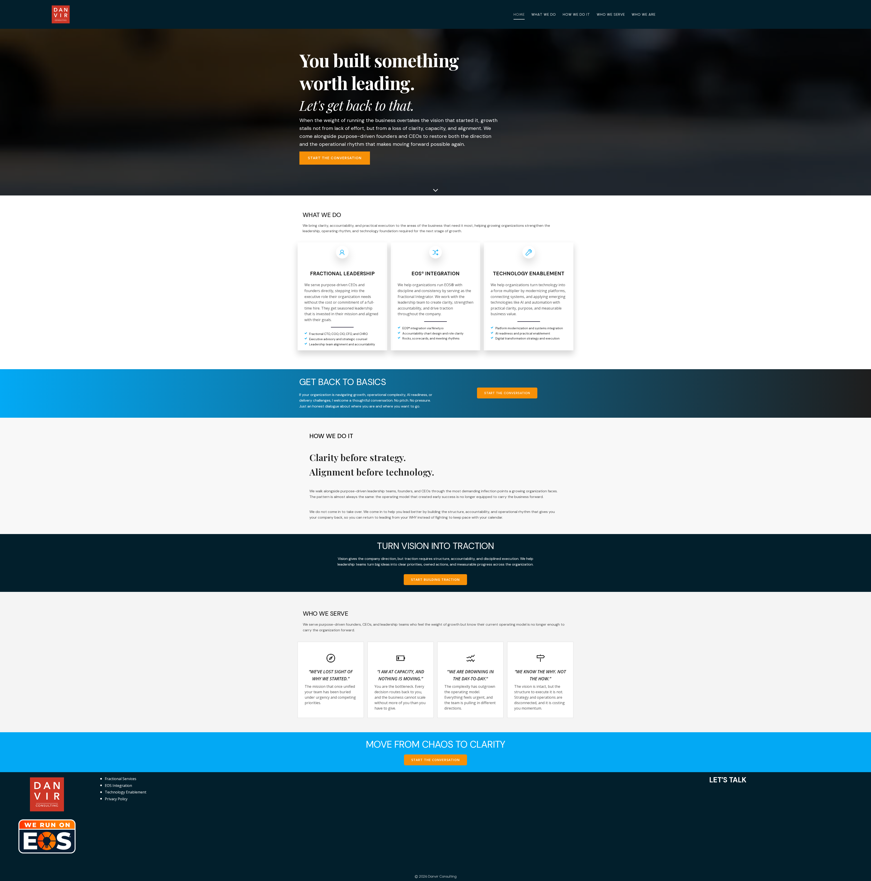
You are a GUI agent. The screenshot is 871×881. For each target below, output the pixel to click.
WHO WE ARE (644, 14)
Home (519, 14)
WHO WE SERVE (611, 14)
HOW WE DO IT (576, 14)
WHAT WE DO (543, 14)
